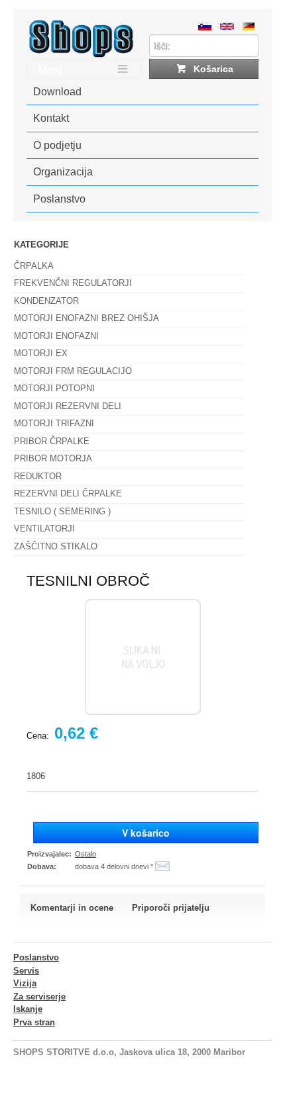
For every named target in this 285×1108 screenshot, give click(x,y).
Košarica (212, 69)
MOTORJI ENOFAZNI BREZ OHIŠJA (86, 318)
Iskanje (27, 1009)
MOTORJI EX (41, 353)
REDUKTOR (38, 476)
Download (57, 91)
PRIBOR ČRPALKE (51, 441)
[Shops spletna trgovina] (81, 55)
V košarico (146, 832)
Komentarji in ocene (71, 908)
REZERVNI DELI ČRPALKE (68, 493)
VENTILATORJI (44, 528)
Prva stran (34, 1022)
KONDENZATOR (46, 301)
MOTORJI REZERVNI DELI (67, 406)
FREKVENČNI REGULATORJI (73, 283)
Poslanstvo (59, 199)
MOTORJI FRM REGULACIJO (73, 371)
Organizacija (63, 171)
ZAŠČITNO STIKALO (55, 546)
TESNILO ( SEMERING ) (62, 511)
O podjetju (57, 145)
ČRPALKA (34, 266)
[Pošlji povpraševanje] (162, 866)
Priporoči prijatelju (170, 908)
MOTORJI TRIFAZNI (54, 423)
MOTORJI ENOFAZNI (56, 336)
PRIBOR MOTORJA (53, 458)
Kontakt (51, 118)
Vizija (24, 983)
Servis (26, 971)
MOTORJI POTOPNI (54, 388)
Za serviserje (39, 996)
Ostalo (85, 854)
